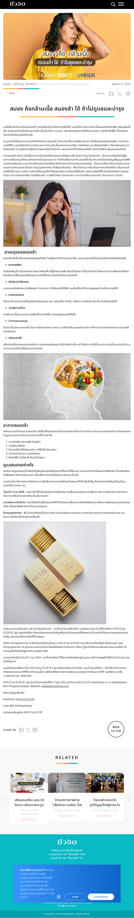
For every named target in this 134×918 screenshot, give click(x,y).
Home (6, 84)
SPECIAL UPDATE (24, 84)
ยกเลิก (75, 897)
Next (128, 799)
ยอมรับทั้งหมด (101, 897)
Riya (11, 93)
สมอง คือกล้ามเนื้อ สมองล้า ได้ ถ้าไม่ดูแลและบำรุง (64, 84)
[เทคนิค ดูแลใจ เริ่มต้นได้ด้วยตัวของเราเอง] (29, 797)
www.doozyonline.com (55, 686)
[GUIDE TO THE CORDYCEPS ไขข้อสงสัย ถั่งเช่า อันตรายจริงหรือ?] (105, 797)
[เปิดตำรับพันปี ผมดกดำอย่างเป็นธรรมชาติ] (67, 797)
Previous (5, 799)
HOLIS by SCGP (25, 699)
